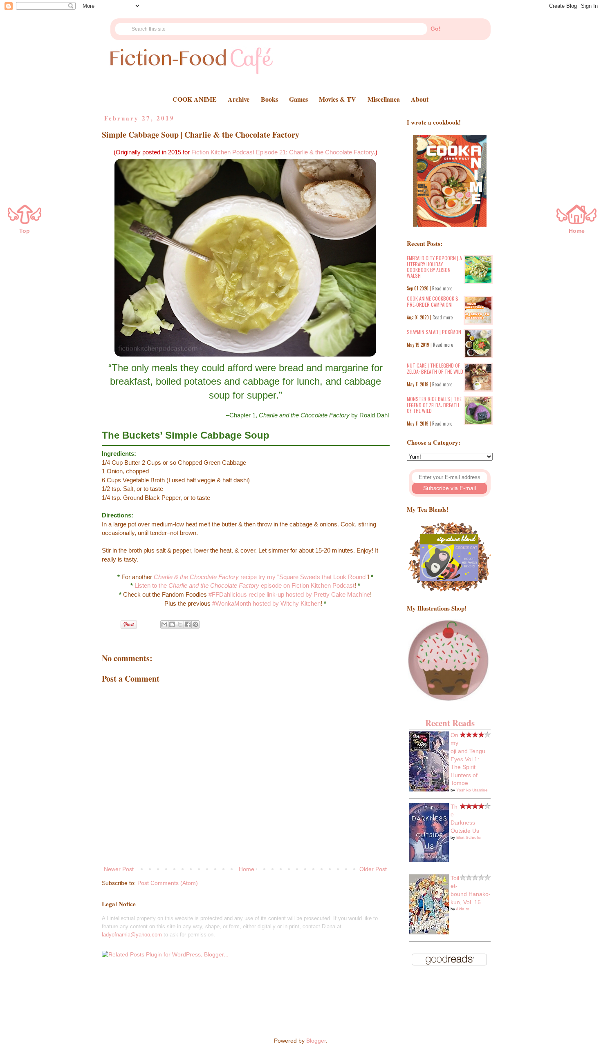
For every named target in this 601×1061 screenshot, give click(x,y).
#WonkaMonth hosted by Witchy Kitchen (266, 603)
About (419, 99)
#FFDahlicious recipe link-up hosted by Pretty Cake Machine (289, 594)
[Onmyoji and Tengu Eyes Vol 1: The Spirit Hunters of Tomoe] (429, 789)
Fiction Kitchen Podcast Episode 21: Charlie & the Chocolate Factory (282, 152)
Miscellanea (384, 99)
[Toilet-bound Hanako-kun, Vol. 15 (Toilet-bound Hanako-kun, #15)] (429, 932)
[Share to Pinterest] (195, 624)
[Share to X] (180, 624)
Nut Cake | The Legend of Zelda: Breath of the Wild (435, 368)
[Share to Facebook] (188, 624)
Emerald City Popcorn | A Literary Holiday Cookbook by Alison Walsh (434, 266)
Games (298, 99)
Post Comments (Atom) (167, 883)
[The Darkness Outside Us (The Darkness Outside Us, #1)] (429, 859)
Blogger (316, 1040)
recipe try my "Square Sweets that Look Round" (261, 576)
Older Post (373, 869)
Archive (238, 99)
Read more (442, 288)
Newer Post (119, 869)
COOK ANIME (195, 99)
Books (269, 99)
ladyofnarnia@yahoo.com (132, 935)
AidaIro (462, 909)
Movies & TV (337, 99)
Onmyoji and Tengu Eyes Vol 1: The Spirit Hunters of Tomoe (468, 759)
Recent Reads (450, 723)
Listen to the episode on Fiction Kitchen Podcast (244, 585)
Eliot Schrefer (469, 837)
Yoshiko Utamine (472, 790)
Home (246, 869)
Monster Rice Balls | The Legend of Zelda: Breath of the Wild (434, 404)
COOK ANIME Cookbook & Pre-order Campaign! (432, 301)
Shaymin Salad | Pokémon (434, 331)
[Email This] (164, 624)
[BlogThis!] (172, 624)
